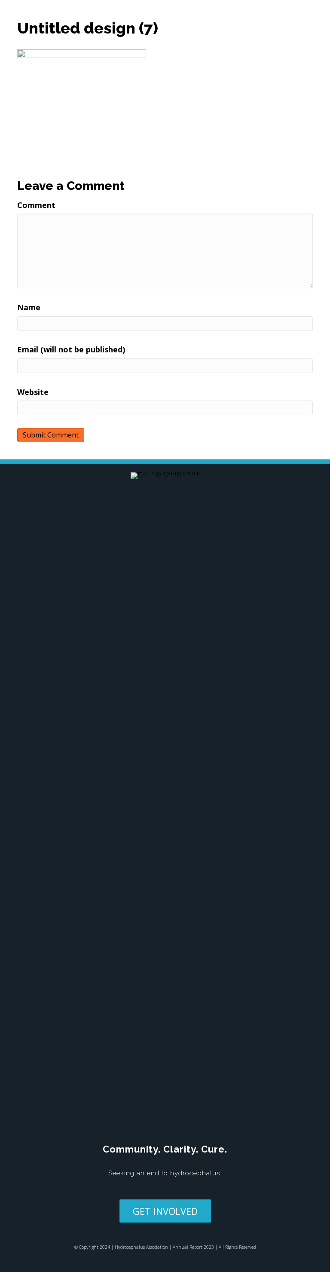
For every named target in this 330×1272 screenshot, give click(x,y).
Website (33, 392)
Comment (36, 205)
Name (28, 307)
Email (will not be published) (71, 349)
